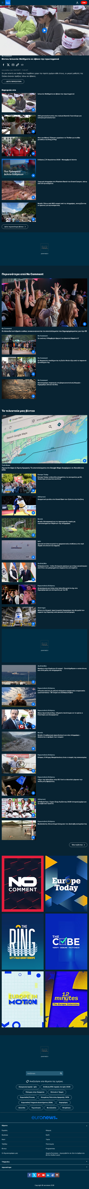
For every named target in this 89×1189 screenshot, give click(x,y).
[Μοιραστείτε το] (13, 65)
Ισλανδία (21, 1108)
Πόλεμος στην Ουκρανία (35, 1092)
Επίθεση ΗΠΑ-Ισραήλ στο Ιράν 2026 (56, 1087)
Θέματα (4, 1125)
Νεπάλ (40, 519)
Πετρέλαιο (66, 1108)
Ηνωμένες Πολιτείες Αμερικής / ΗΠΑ (55, 1097)
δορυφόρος (63, 1102)
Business (5, 1135)
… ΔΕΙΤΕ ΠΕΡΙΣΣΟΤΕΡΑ (12, 81)
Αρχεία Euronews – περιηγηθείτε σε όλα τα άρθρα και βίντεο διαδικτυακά (65, 1154)
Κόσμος (48, 1130)
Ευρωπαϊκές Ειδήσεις (46, 585)
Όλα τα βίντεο (77, 845)
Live (84, 2)
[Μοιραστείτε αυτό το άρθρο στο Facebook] (3, 65)
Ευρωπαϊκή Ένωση (27, 1097)
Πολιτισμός (50, 1144)
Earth (47, 1135)
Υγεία (48, 1139)
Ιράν (39, 541)
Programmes (50, 1148)
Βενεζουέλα (51, 1108)
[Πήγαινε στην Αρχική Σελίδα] (7, 2)
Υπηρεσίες (6, 1162)
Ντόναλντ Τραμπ (57, 1092)
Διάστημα (41, 608)
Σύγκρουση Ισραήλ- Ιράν (28, 1087)
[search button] (61, 1073)
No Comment (7, 328)
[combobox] (44, 1073)
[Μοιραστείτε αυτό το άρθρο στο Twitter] (8, 65)
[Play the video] (44, 30)
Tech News (6, 465)
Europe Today (43, 474)
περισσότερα (6, 1167)
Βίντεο (4, 1148)
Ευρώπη (4, 1130)
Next (3, 1139)
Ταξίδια (4, 1144)
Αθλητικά (41, 497)
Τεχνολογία (36, 1108)
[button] (15, 226)
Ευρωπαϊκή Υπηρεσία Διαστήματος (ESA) (37, 1102)
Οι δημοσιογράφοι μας (10, 1153)
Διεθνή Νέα (42, 563)
